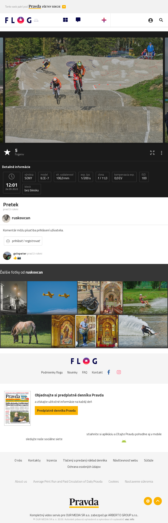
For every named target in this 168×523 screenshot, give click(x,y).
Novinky (72, 372)
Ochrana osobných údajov (84, 467)
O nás (18, 460)
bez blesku (32, 189)
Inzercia (52, 460)
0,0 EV (124, 176)
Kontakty (34, 460)
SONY (29, 176)
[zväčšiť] (152, 152)
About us (21, 481)
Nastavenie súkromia (139, 481)
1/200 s (86, 176)
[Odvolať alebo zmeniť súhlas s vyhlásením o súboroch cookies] (148, 501)
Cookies (114, 481)
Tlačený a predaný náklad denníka (85, 460)
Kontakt (97, 372)
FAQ (84, 372)
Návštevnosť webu (125, 460)
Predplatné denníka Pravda (56, 410)
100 (144, 176)
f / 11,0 (102, 176)
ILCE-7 (45, 176)
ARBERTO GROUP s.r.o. (123, 515)
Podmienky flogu (52, 372)
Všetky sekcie (51, 7)
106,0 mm (65, 176)
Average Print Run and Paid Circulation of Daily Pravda (67, 481)
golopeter (19, 253)
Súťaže (148, 460)
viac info (129, 519)
